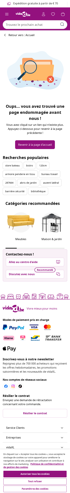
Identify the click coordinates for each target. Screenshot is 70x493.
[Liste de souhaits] (53, 14)
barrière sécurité (14, 191)
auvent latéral (51, 182)
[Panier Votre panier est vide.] (63, 14)
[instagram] (13, 386)
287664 (9, 182)
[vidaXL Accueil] (22, 14)
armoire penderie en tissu (20, 174)
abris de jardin (28, 182)
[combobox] (35, 24)
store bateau (12, 165)
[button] (35, 428)
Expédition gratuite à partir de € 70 (35, 3)
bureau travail (49, 174)
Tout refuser (35, 481)
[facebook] (6, 386)
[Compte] (43, 14)
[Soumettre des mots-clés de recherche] (62, 24)
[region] (35, 471)
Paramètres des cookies (35, 488)
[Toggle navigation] (7, 14)
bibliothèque (38, 191)
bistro (29, 165)
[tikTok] (20, 386)
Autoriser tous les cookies (35, 473)
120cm (43, 165)
